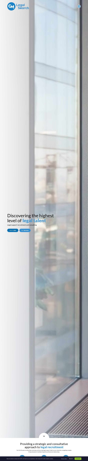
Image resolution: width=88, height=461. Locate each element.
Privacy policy (64, 458)
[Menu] (79, 6)
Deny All (71, 458)
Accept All (78, 458)
